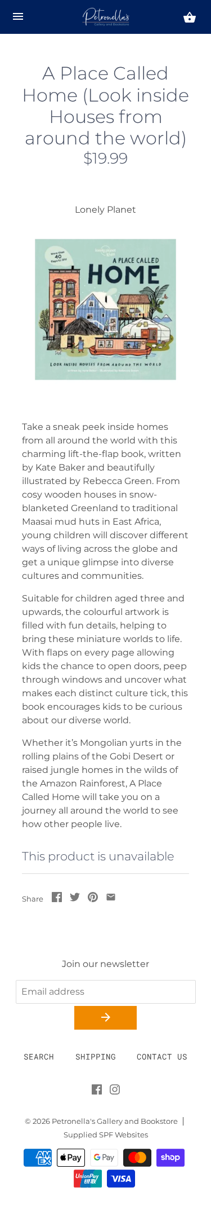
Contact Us (162, 1056)
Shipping (95, 1056)
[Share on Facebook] (57, 899)
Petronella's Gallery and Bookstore (115, 1121)
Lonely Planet (105, 209)
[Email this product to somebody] (111, 899)
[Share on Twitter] (75, 899)
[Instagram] (115, 1092)
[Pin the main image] (93, 899)
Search (39, 1056)
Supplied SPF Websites (106, 1135)
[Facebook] (97, 1092)
